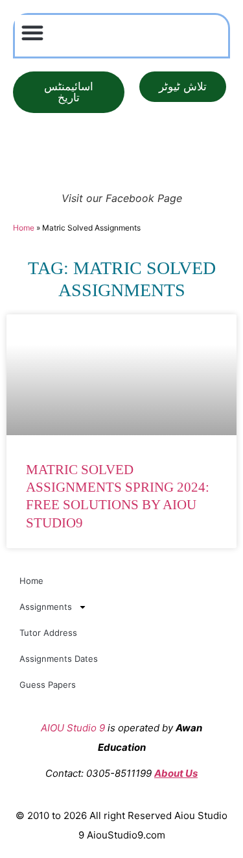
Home (23, 228)
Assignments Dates (58, 658)
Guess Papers (47, 684)
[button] (32, 32)
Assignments (45, 606)
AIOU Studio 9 (73, 728)
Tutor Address (48, 632)
